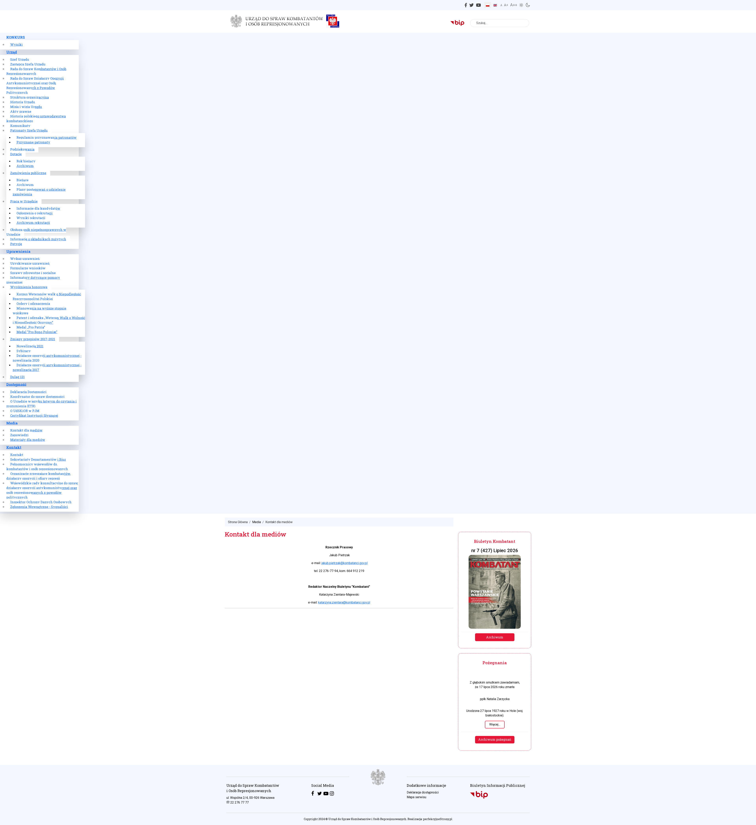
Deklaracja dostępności (423, 792)
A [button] (501, 5)
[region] (378, 795)
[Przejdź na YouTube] (325, 793)
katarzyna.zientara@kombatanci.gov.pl (344, 602)
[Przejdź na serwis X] (319, 793)
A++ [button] (513, 5)
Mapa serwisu (416, 797)
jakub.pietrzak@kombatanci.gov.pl (344, 563)
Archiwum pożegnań (494, 739)
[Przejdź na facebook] (312, 793)
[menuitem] (15, 37)
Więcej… (494, 724)
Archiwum (494, 637)
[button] (522, 4)
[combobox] (499, 23)
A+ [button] (506, 5)
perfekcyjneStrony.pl (437, 819)
